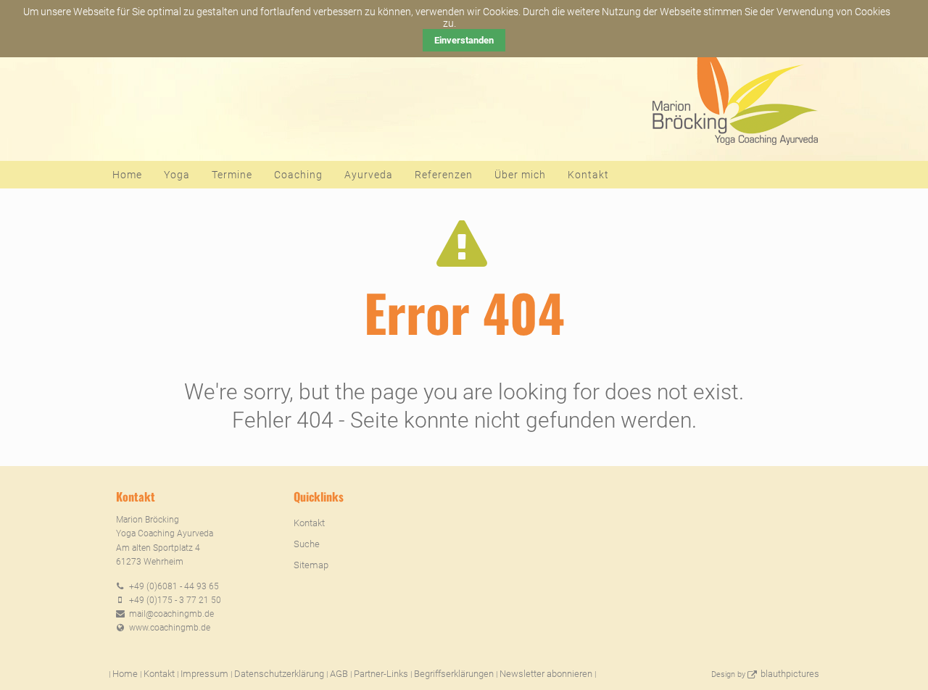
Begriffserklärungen (454, 673)
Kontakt (588, 174)
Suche (307, 544)
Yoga (177, 174)
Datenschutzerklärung (279, 673)
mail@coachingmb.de (171, 614)
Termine (232, 174)
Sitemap (311, 565)
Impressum (204, 673)
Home (127, 174)
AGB (339, 673)
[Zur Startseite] (733, 88)
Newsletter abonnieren (546, 673)
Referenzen (444, 174)
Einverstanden (464, 40)
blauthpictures (790, 673)
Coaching (298, 174)
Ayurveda (368, 174)
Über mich (520, 174)
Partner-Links (381, 673)
